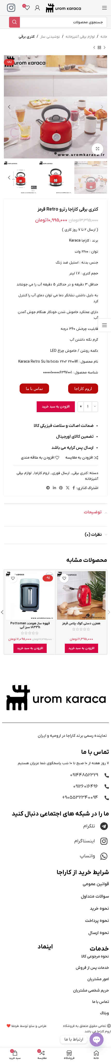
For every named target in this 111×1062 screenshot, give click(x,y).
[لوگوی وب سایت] (63, 7)
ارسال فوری (60, 473)
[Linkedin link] (54, 488)
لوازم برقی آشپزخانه (80, 36)
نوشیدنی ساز (50, 36)
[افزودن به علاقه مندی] (64, 578)
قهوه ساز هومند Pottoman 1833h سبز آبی (30, 625)
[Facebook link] (73, 488)
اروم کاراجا (41, 473)
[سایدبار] (104, 325)
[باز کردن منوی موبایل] (104, 8)
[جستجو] (14, 22)
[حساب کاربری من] (37, 8)
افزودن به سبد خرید (56, 406)
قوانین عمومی (96, 884)
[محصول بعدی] (94, 47)
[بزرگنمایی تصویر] (97, 149)
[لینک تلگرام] (48, 488)
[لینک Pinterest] (61, 488)
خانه (103, 36)
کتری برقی (27, 36)
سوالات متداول (95, 896)
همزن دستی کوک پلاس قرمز (81, 623)
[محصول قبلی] (104, 47)
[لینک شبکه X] (67, 488)
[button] (81, 648)
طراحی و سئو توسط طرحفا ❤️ (26, 1026)
